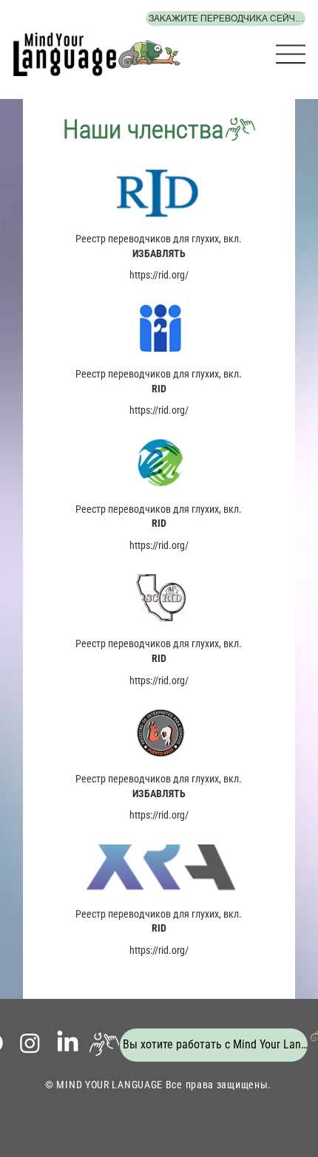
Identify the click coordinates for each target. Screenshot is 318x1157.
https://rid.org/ (159, 275)
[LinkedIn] (68, 1043)
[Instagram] (30, 1043)
